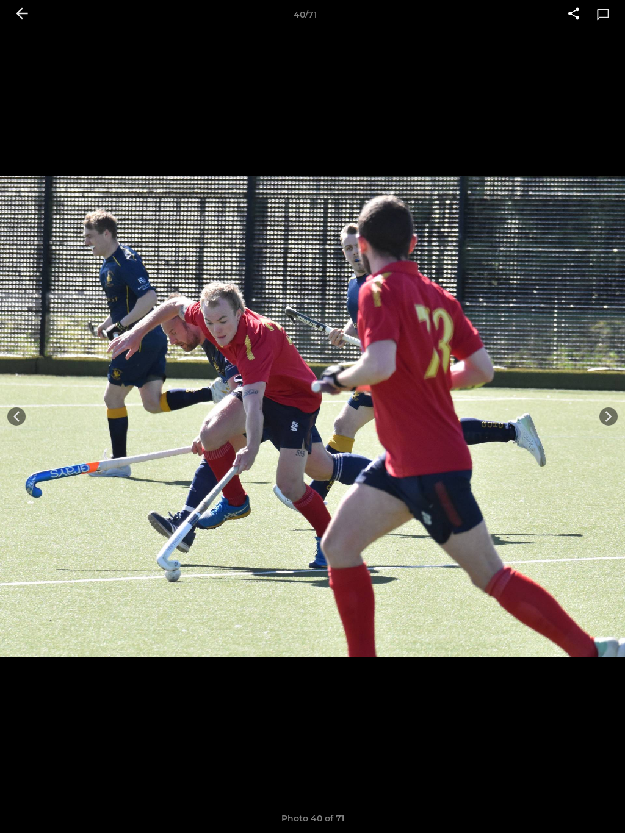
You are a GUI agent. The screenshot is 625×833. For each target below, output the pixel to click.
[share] (573, 14)
